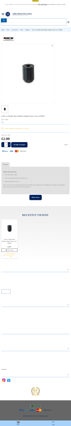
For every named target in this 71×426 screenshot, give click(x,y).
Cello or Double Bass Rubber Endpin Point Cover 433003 (9, 241)
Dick (6, 119)
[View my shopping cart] (68, 22)
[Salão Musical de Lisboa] (7, 14)
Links (5, 277)
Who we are (6, 358)
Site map (5, 356)
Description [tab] (5, 164)
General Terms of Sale (9, 282)
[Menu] (2, 14)
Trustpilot (4, 369)
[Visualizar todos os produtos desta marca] (8, 39)
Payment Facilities (8, 287)
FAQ (4, 274)
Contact (5, 353)
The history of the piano (10, 363)
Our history (6, 361)
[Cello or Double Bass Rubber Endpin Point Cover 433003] (52, 45)
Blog (4, 366)
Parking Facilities (8, 284)
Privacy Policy (7, 279)
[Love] (2, 122)
